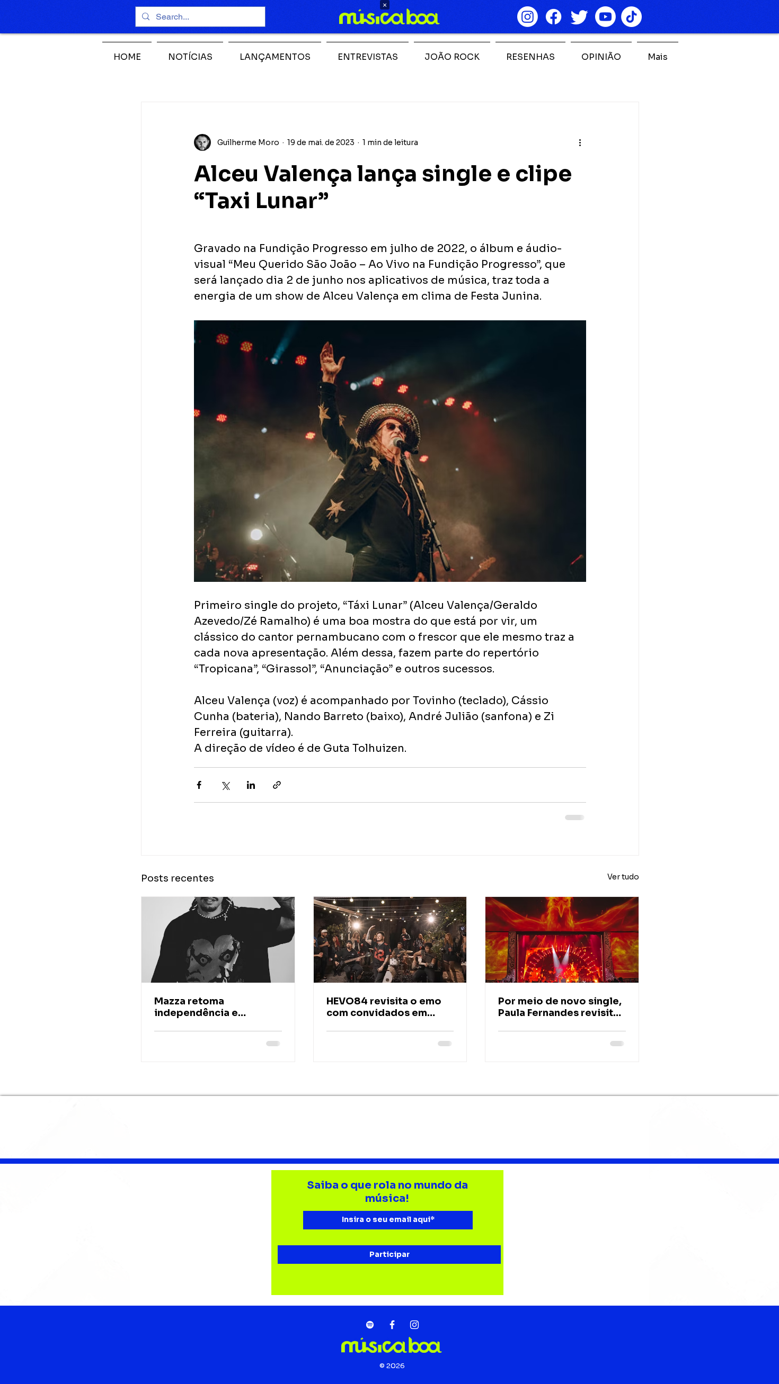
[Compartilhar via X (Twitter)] (225, 785)
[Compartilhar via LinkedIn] (251, 785)
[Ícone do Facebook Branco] (392, 1325)
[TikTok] (631, 16)
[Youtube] (605, 16)
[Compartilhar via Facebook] (199, 785)
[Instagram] (527, 16)
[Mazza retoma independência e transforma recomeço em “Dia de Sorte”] (218, 940)
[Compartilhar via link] (277, 785)
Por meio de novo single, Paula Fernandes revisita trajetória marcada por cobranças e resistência (560, 1007)
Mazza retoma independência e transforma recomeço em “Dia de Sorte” (217, 1007)
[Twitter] (579, 16)
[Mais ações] (579, 142)
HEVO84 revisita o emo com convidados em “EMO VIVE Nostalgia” (383, 1007)
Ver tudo (623, 877)
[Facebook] (553, 16)
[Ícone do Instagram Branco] (414, 1325)
